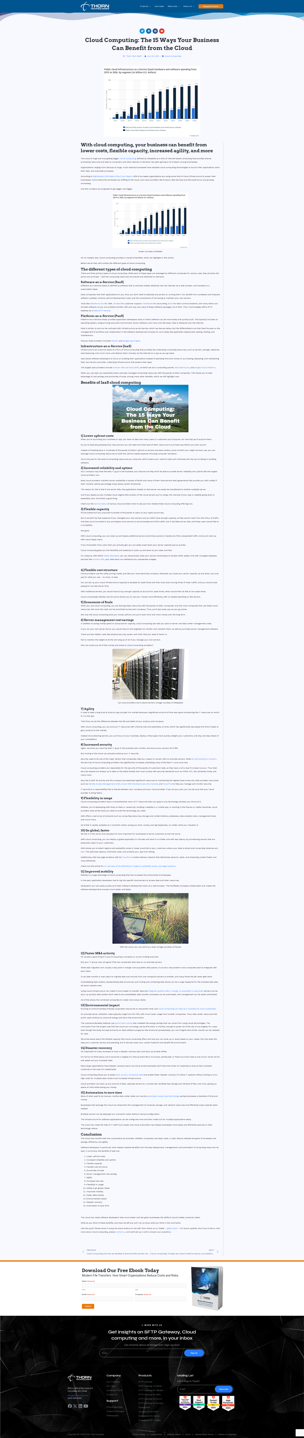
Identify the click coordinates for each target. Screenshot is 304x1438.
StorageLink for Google (149, 1420)
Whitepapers (113, 1416)
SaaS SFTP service (101, 310)
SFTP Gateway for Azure (150, 1399)
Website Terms (173, 1434)
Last (136, 1290)
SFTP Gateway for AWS (149, 1394)
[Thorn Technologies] (95, 6)
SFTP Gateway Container (150, 1386)
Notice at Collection (227, 1434)
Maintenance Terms (204, 1434)
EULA (187, 1434)
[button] (149, 6)
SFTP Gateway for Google (150, 1403)
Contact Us (112, 1394)
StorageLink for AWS (148, 1412)
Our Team (111, 1386)
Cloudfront (127, 857)
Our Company (113, 1382)
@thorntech (172, 1228)
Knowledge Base (115, 1407)
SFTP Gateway (145, 1382)
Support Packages (115, 1411)
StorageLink (144, 1407)
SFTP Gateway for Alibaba (150, 1390)
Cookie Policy (156, 1434)
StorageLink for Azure (148, 1416)
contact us (121, 1232)
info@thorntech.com (78, 1395)
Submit (88, 1306)
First (83, 1290)
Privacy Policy (139, 1434)
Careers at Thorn (115, 1390)
